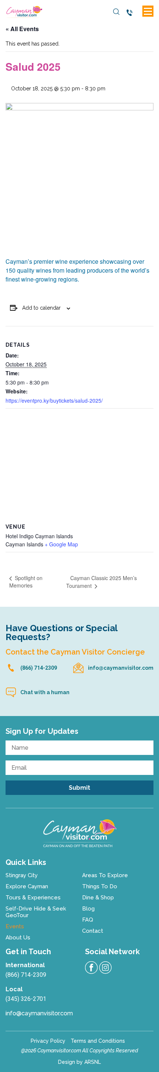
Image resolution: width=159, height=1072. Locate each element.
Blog (88, 908)
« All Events (22, 28)
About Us (18, 937)
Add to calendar (41, 308)
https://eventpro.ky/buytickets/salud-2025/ (54, 400)
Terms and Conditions (98, 1041)
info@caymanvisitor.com (120, 668)
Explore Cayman (27, 886)
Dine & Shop (98, 897)
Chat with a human (45, 692)
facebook (91, 967)
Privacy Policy (48, 1041)
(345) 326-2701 (26, 998)
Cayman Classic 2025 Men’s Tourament (101, 581)
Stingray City (22, 875)
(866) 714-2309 (131, 12)
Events (15, 926)
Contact (92, 931)
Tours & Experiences (33, 897)
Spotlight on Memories (26, 581)
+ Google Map (61, 544)
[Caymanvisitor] (79, 833)
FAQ (87, 919)
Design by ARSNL (79, 1062)
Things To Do (99, 886)
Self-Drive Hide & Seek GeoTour (36, 912)
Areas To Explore (105, 875)
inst (105, 967)
